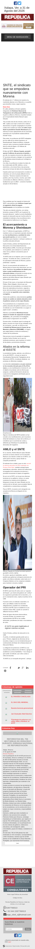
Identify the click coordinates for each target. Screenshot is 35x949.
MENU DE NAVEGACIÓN (17, 37)
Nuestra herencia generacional (22, 708)
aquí (9, 942)
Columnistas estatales (7, 691)
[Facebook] (15, 4)
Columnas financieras (28, 691)
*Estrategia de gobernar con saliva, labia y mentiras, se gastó (21, 721)
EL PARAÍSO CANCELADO (20, 696)
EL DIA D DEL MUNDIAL (19, 702)
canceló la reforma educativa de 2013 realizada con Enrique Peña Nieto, (17, 465)
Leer (17, 843)
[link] (8, 753)
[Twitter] (19, 4)
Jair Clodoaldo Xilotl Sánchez (21, 714)
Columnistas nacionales (17, 691)
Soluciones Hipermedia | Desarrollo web (17, 946)
